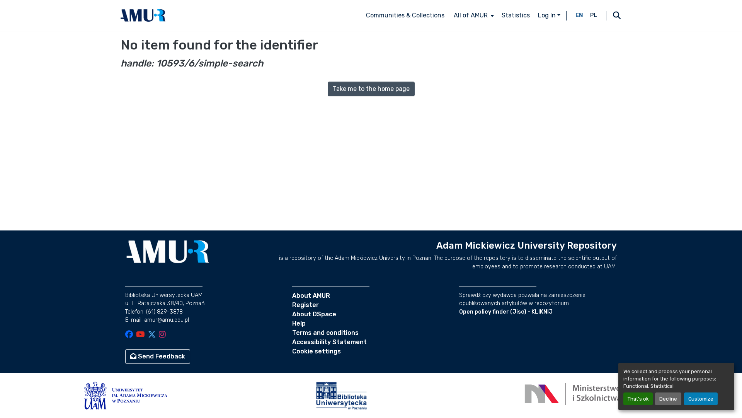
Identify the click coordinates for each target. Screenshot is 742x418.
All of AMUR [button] (471, 15)
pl (593, 15)
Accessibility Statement (329, 342)
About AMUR (311, 295)
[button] (143, 15)
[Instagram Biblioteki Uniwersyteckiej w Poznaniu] (162, 335)
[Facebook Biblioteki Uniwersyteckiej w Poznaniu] (129, 335)
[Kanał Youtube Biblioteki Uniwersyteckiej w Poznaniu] (140, 335)
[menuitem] (473, 15)
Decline (668, 399)
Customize (700, 399)
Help (299, 323)
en (579, 15)
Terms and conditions (325, 332)
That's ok (638, 399)
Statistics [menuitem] (516, 15)
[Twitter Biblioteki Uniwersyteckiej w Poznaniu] (152, 335)
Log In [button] (547, 15)
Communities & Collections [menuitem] (405, 15)
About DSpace (314, 314)
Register (305, 305)
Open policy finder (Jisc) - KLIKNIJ (506, 312)
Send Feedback (160, 356)
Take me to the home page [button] (371, 88)
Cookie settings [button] (316, 351)
